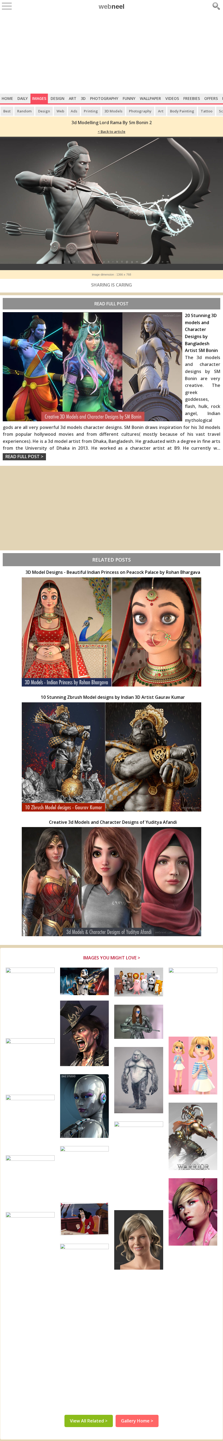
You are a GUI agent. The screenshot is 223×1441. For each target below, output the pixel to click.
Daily (22, 98)
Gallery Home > (137, 1421)
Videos (172, 98)
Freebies (191, 98)
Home (7, 98)
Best (7, 111)
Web (60, 111)
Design (57, 98)
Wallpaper (150, 98)
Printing (91, 111)
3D (83, 98)
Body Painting (182, 111)
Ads (74, 111)
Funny (129, 98)
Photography (104, 98)
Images (39, 98)
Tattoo (206, 111)
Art (72, 98)
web (112, 6)
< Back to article (111, 131)
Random (24, 111)
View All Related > (88, 1421)
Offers (211, 98)
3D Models (113, 111)
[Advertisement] (111, 52)
